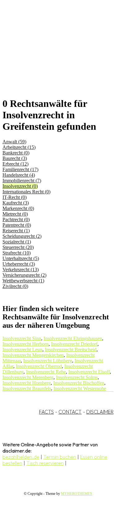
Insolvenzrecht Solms (77, 377)
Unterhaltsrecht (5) (20, 258)
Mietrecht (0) (15, 214)
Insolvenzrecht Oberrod (39, 366)
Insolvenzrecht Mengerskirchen (33, 355)
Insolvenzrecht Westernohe (80, 388)
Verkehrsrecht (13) (20, 269)
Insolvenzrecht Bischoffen (78, 383)
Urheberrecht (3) (18, 264)
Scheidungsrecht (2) (21, 236)
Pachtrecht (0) (16, 219)
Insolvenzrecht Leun (22, 349)
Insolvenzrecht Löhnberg (47, 360)
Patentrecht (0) (16, 225)
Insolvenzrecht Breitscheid (71, 349)
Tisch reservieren (45, 463)
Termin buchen (59, 457)
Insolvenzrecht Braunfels (26, 388)
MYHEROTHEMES (76, 493)
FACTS (46, 412)
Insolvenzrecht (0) (20, 186)
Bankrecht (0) (15, 152)
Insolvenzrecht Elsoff (89, 371)
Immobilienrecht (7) (21, 180)
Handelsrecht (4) (18, 175)
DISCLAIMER (100, 412)
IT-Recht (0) (14, 197)
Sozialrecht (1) (16, 241)
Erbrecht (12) (15, 163)
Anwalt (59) (14, 141)
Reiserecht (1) (16, 230)
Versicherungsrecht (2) (24, 275)
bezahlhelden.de (20, 457)
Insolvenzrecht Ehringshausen (73, 338)
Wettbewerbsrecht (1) (23, 280)
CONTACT (70, 412)
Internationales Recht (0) (26, 191)
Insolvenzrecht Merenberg (28, 377)
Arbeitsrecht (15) (19, 147)
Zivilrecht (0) (15, 286)
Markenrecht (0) (18, 208)
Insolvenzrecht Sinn (21, 338)
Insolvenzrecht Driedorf (74, 344)
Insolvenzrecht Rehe (46, 371)
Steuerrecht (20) (18, 247)
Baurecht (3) (14, 158)
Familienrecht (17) (20, 169)
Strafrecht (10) (16, 252)
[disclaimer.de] (51, 56)
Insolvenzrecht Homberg (26, 383)
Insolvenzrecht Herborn (25, 344)
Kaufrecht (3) (15, 202)
